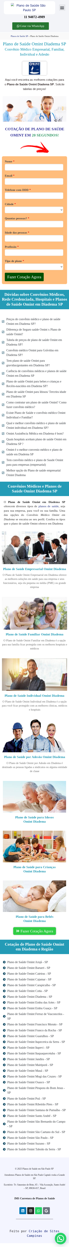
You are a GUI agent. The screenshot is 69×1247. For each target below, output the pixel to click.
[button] (62, 7)
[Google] (46, 1210)
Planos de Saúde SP (19, 36)
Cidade (10, 204)
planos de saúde (49, 506)
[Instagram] (30, 1210)
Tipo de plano (14, 261)
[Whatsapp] (38, 1210)
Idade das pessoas (17, 232)
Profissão (12, 246)
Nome (10, 161)
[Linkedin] (22, 1210)
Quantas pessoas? (17, 218)
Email (10, 175)
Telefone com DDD (18, 190)
